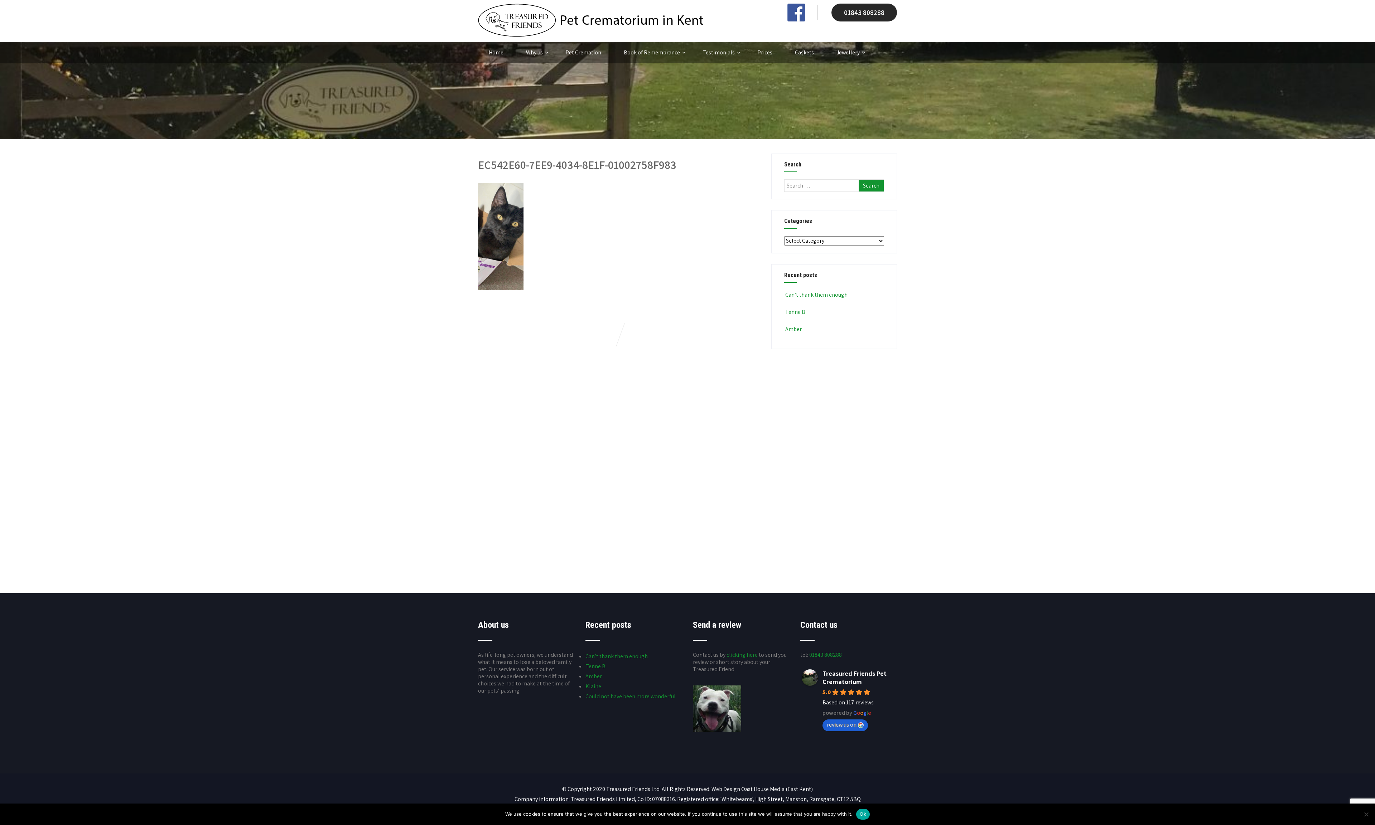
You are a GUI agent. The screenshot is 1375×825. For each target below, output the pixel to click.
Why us (534, 52)
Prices (764, 52)
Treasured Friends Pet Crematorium (854, 677)
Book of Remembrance (652, 52)
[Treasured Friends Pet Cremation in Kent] (590, 35)
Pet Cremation (583, 52)
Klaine (593, 686)
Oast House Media (763, 789)
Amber (793, 329)
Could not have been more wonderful (630, 696)
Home (496, 52)
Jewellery (848, 52)
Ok (863, 814)
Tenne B (795, 312)
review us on (842, 724)
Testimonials (719, 52)
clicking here (742, 655)
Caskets (804, 52)
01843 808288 (864, 12)
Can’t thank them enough (816, 295)
